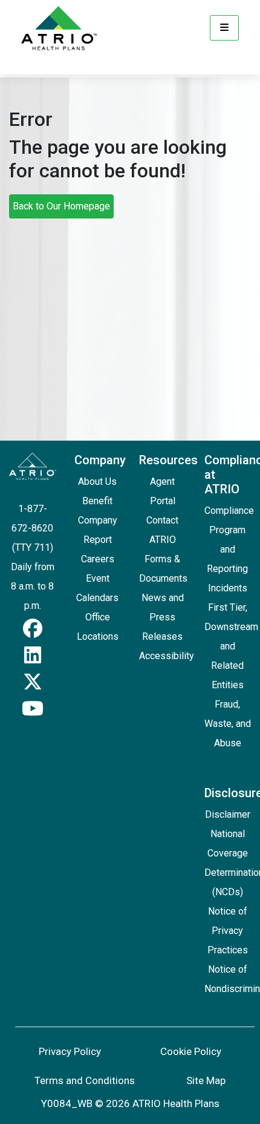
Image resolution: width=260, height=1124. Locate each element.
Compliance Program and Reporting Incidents (229, 549)
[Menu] (224, 28)
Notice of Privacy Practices (227, 930)
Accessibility (166, 656)
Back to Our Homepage (61, 206)
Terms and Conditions (84, 1080)
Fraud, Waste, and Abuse (227, 723)
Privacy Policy (70, 1051)
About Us (97, 481)
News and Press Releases (162, 617)
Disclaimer (227, 814)
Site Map (206, 1080)
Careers (97, 559)
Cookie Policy (190, 1051)
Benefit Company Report (97, 520)
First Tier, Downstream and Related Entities (231, 646)
